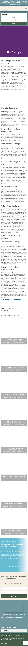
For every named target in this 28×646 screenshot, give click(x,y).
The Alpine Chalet (14, 531)
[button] (25, 8)
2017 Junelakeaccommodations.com (11, 299)
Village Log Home (14, 449)
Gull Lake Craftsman (14, 476)
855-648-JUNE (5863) (9, 616)
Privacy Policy (12, 638)
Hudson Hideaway (14, 503)
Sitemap (18, 638)
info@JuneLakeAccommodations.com (13, 617)
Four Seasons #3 (14, 367)
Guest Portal (8, 639)
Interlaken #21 (14, 422)
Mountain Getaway (14, 394)
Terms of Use (4, 638)
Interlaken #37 (14, 340)
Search (14, 23)
